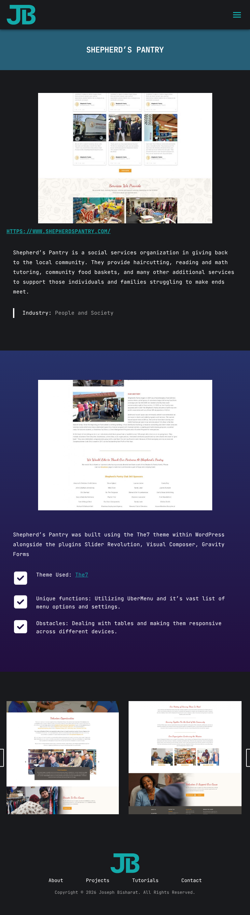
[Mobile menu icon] (236, 14)
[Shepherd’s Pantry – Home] (125, 158)
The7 (81, 574)
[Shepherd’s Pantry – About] (125, 445)
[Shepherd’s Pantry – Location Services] (185, 758)
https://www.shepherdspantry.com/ (59, 231)
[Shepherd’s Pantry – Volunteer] (62, 758)
